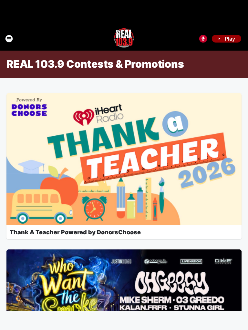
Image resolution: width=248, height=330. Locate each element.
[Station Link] (124, 38)
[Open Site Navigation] (9, 39)
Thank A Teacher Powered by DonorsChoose (75, 232)
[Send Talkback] (203, 39)
